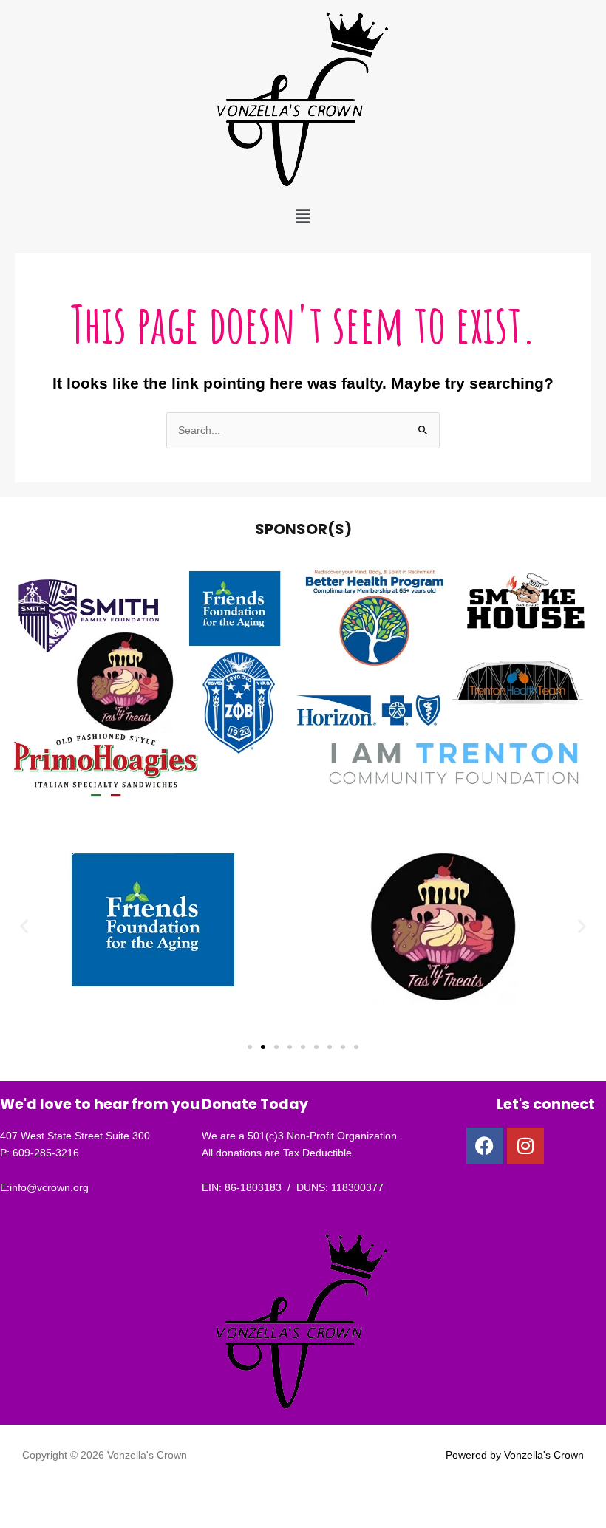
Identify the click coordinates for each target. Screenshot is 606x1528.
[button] (303, 216)
